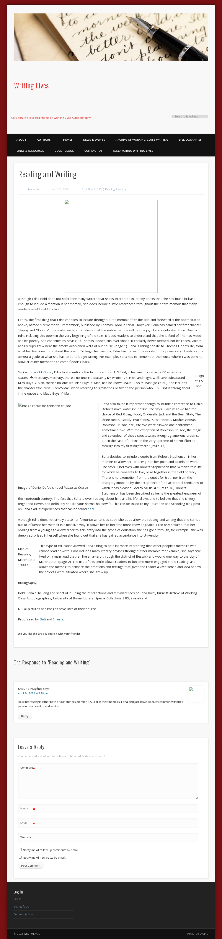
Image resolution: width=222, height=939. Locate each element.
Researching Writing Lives (133, 151)
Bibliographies (190, 140)
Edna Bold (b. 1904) (93, 189)
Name (27, 809)
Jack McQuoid (42, 372)
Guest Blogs (64, 151)
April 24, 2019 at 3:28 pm (33, 693)
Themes (67, 140)
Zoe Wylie (33, 189)
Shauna (58, 619)
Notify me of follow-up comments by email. (51, 850)
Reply (25, 716)
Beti (43, 619)
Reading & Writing (115, 189)
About (21, 140)
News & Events (94, 140)
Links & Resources (30, 151)
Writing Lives (31, 85)
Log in (17, 899)
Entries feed (21, 906)
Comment (27, 768)
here (91, 509)
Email (27, 823)
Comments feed (23, 914)
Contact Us (93, 151)
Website (25, 837)
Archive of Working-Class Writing (142, 140)
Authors (44, 140)
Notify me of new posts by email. (44, 857)
